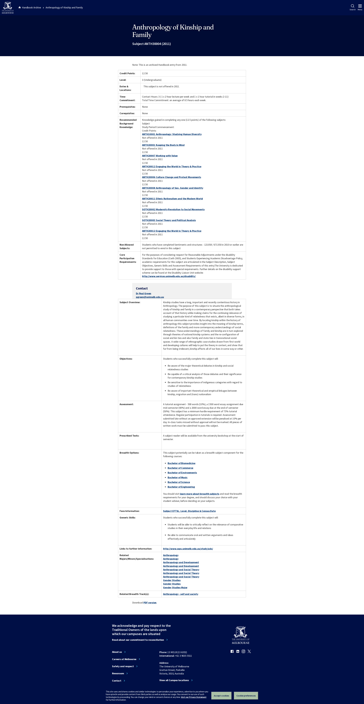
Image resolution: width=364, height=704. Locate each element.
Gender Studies (172, 580)
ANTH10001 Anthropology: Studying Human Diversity (172, 134)
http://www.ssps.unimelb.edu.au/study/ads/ (188, 548)
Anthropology (170, 555)
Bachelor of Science (179, 482)
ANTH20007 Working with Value (160, 155)
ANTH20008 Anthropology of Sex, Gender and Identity (172, 188)
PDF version (150, 602)
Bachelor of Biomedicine (181, 463)
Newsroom (118, 673)
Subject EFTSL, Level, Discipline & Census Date (189, 511)
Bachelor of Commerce (180, 468)
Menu (360, 9)
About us (117, 652)
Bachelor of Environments (182, 472)
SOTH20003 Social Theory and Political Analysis (169, 220)
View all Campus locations (174, 680)
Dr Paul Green (143, 293)
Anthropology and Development (181, 562)
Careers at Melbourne (124, 659)
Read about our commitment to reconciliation (138, 639)
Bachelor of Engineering (181, 486)
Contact (116, 680)
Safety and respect (123, 666)
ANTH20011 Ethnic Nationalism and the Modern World (172, 198)
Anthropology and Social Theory (181, 569)
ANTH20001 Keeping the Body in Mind (163, 145)
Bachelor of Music (178, 477)
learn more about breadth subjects (199, 493)
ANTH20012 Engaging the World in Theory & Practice (171, 166)
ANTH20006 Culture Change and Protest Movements (171, 177)
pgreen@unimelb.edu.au (150, 297)
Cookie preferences (246, 695)
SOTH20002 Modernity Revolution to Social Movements (173, 209)
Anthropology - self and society (180, 594)
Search (352, 9)
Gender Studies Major (175, 587)
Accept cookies (221, 695)
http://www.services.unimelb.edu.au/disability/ (169, 276)
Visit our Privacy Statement (193, 697)
